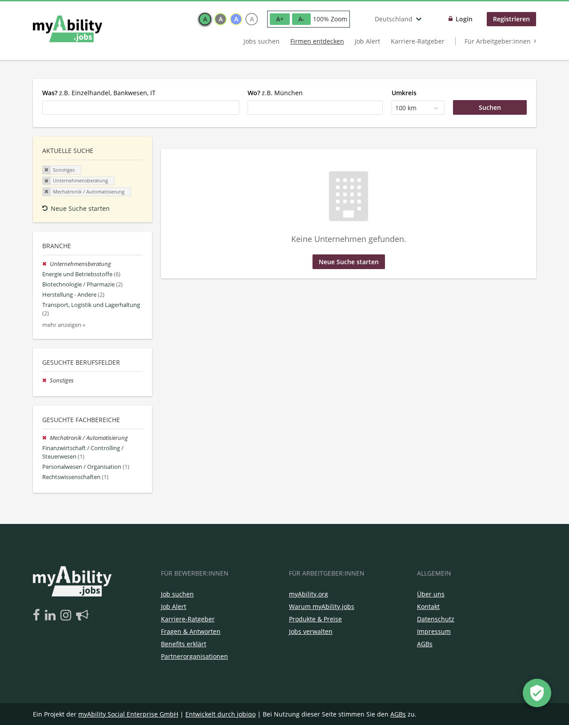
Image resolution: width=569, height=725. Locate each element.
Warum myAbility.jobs (321, 606)
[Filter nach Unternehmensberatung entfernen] (46, 264)
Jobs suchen (262, 41)
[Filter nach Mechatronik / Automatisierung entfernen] (46, 438)
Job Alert (367, 41)
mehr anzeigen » (63, 325)
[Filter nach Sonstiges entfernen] (46, 380)
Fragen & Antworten (190, 631)
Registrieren (511, 19)
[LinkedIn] (52, 615)
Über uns (431, 594)
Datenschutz (435, 619)
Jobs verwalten (311, 631)
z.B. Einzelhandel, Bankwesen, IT (99, 93)
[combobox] (140, 108)
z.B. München (275, 93)
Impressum (434, 631)
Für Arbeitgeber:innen (498, 41)
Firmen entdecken (317, 41)
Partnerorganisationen (194, 656)
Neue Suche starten (80, 208)
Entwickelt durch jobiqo (220, 714)
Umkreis (404, 93)
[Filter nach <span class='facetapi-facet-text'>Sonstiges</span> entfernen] (47, 170)
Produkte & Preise (315, 619)
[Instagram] (67, 615)
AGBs (425, 644)
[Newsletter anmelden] (82, 615)
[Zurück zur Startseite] (67, 29)
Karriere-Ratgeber (418, 41)
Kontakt (428, 606)
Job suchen (177, 594)
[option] (205, 19)
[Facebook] (38, 615)
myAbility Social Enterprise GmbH (128, 714)
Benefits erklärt (183, 644)
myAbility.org (308, 594)
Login (464, 19)
